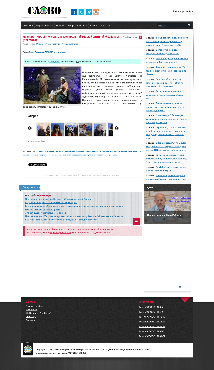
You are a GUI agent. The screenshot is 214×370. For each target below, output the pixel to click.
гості (49, 155)
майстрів (27, 155)
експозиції (104, 151)
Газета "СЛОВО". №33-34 (152, 331)
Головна (28, 25)
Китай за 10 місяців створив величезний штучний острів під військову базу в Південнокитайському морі (166, 158)
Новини (60, 25)
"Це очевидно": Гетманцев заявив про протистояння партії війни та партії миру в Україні (166, 119)
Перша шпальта (44, 25)
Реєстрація (178, 11)
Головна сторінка (34, 306)
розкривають (111, 155)
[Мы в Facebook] (74, 12)
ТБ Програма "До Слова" (38, 313)
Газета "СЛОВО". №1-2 (151, 312)
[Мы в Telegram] (89, 12)
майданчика (70, 151)
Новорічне (49, 151)
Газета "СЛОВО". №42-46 (152, 317)
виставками (99, 155)
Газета (93, 25)
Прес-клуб (31, 316)
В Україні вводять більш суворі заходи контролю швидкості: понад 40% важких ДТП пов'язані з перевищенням (166, 146)
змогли (55, 155)
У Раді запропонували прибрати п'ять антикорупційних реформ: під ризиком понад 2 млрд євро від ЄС (167, 41)
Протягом (59, 151)
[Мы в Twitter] (82, 12)
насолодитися (65, 155)
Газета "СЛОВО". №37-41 (152, 321)
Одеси (40, 151)
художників (115, 151)
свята (33, 155)
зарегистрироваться (60, 232)
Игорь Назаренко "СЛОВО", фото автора (47, 52)
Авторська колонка (77, 25)
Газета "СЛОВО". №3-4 (151, 307)
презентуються (92, 151)
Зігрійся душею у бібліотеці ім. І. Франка (45, 213)
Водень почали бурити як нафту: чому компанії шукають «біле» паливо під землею (165, 107)
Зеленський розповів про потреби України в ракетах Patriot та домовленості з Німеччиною (164, 83)
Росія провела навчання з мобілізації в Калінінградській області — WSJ (166, 95)
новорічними (77, 155)
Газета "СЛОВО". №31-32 (152, 336)
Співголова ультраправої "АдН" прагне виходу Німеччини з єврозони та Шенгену (167, 70)
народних (137, 151)
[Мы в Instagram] (96, 12)
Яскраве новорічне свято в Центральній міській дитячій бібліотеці (58, 199)
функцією (41, 155)
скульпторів (126, 151)
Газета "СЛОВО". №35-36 (152, 326)
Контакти (105, 25)
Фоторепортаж (52, 44)
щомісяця (80, 151)
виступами (88, 155)
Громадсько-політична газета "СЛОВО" (45, 11)
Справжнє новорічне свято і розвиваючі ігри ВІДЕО (51, 202)
